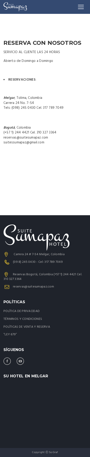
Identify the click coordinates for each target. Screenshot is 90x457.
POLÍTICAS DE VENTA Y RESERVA (26, 327)
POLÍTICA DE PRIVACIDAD (21, 311)
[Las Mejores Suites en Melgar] (15, 7)
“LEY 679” (10, 334)
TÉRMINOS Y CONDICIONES (22, 319)
